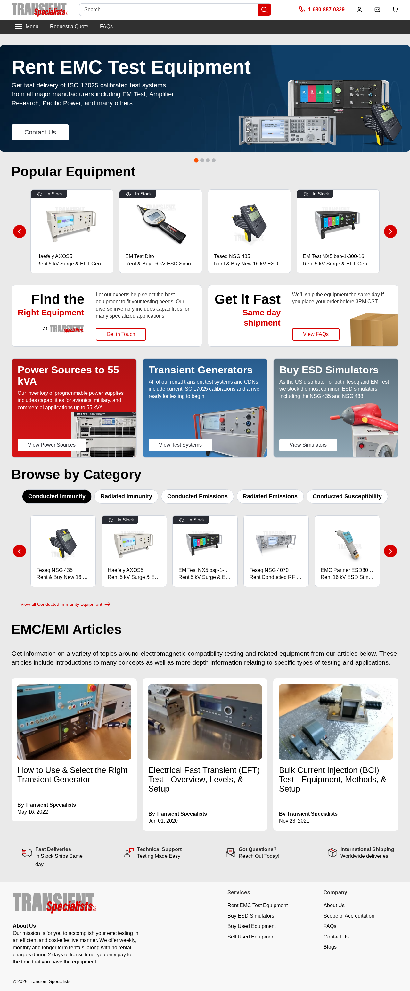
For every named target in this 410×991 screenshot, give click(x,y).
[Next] (390, 231)
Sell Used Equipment (251, 936)
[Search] (264, 10)
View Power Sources (52, 445)
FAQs (106, 26)
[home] (40, 10)
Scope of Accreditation (349, 916)
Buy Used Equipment (251, 926)
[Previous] (19, 231)
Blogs (330, 947)
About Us (334, 905)
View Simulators (308, 445)
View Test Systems (180, 445)
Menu (32, 26)
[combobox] (168, 10)
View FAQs (316, 334)
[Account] (359, 9)
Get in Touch (121, 334)
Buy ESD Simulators (250, 916)
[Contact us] (377, 9)
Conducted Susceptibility (347, 496)
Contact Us (40, 132)
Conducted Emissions (197, 496)
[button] (395, 9)
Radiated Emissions (270, 496)
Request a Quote (69, 26)
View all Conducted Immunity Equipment (61, 604)
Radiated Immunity (126, 496)
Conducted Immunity (57, 496)
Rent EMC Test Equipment (257, 905)
